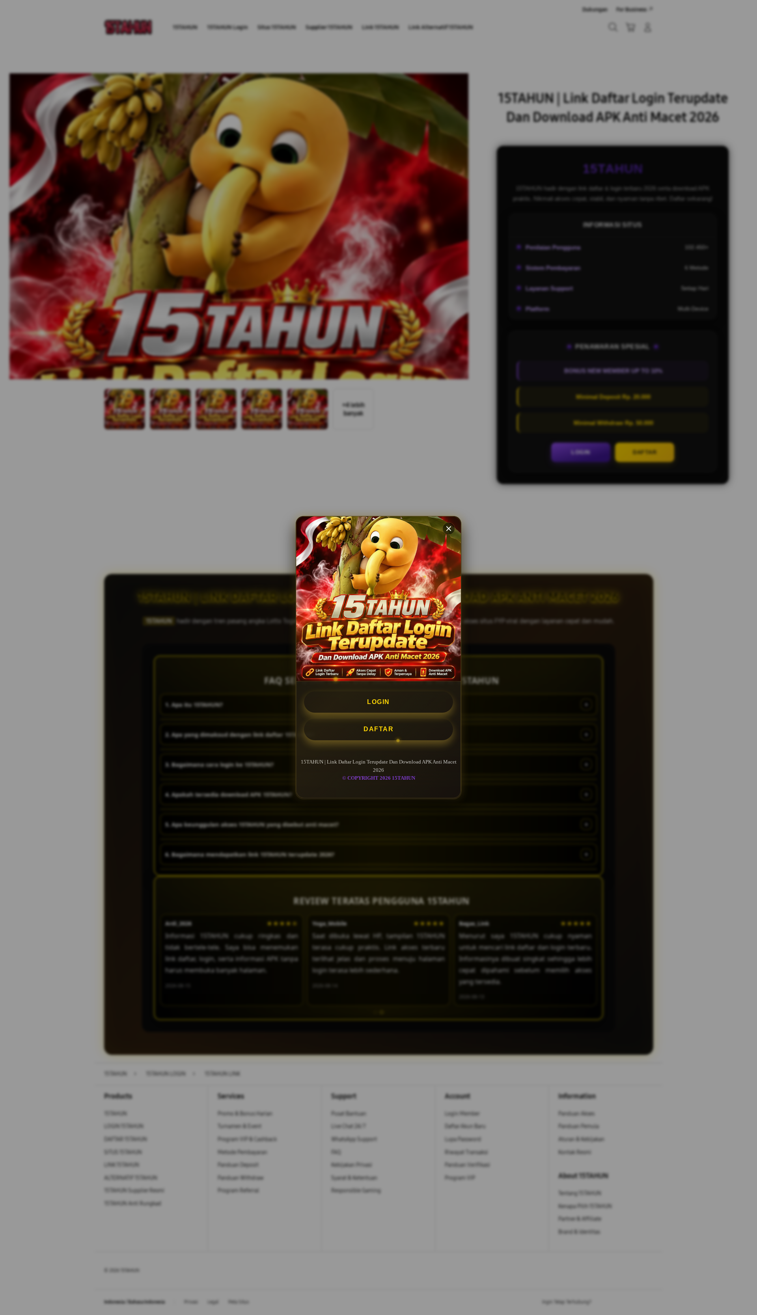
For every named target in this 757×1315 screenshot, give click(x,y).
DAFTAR (378, 729)
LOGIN (378, 701)
